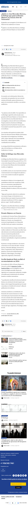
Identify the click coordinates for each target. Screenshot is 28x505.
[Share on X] (6, 49)
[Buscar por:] (12, 331)
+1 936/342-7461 (7, 463)
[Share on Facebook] (4, 49)
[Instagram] (14, 475)
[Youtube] (21, 475)
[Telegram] (23, 475)
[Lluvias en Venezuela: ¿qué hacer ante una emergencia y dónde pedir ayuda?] (4, 362)
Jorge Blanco (6, 420)
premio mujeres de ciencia (6, 315)
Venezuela (10, 344)
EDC (18, 313)
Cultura (3, 11)
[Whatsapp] (26, 475)
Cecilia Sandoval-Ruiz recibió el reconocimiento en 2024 (14, 91)
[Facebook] (16, 475)
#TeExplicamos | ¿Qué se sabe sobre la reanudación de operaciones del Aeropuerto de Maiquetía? (17, 354)
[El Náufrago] (4, 348)
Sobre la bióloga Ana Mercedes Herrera (12, 85)
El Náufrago (11, 346)
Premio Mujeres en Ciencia (9, 87)
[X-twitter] (18, 475)
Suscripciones (19, 496)
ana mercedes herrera (11, 313)
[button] (13, 7)
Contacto (3, 498)
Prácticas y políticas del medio (7, 496)
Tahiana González (7, 397)
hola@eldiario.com (4, 466)
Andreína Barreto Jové (8, 52)
